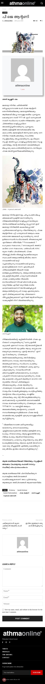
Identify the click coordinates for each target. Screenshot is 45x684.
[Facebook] (4, 26)
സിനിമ (10, 9)
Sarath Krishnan (22, 490)
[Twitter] (10, 26)
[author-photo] (22, 548)
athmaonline (8, 21)
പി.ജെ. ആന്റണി (24, 493)
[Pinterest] (15, 26)
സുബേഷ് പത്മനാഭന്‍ (9, 496)
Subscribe (37, 672)
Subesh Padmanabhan (10, 493)
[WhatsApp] (20, 26)
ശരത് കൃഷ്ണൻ (36, 493)
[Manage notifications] (4, 680)
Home (4, 9)
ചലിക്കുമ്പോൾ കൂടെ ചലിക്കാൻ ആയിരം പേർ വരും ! (12, 525)
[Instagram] (6, 642)
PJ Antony (12, 490)
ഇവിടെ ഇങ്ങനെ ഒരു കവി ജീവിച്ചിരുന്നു (34, 524)
